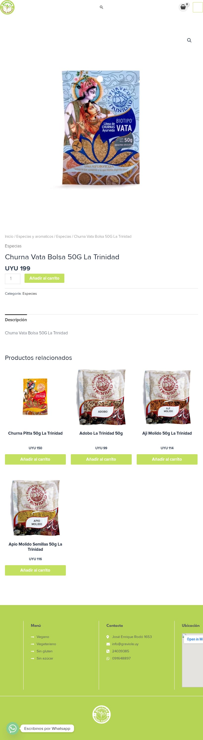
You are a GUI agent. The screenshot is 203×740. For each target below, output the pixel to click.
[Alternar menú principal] (198, 7)
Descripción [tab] (16, 319)
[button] (101, 7)
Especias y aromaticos (34, 236)
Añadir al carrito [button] (35, 459)
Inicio (9, 236)
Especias (63, 236)
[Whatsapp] (12, 728)
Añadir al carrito (44, 278)
